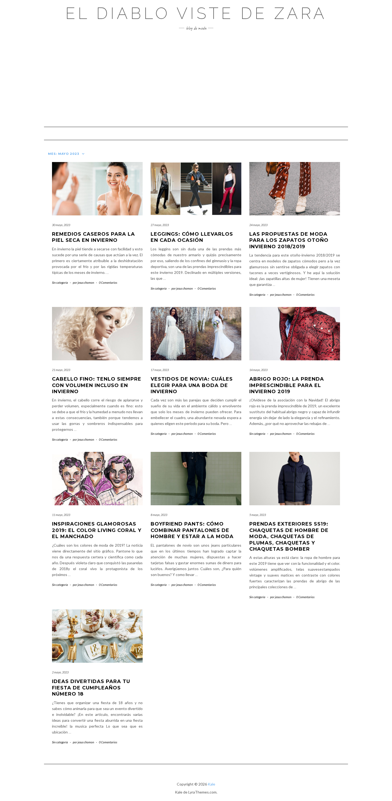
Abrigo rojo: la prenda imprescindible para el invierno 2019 (286, 385)
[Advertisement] (196, 78)
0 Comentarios (108, 282)
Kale (211, 784)
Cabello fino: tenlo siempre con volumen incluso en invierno (96, 385)
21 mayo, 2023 (61, 370)
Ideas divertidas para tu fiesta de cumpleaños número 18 (91, 687)
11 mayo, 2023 (61, 514)
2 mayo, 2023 (60, 672)
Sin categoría (60, 282)
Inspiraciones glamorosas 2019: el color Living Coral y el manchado (96, 530)
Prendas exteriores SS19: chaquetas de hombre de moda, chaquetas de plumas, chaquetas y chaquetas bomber (289, 536)
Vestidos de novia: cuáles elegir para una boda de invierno (192, 385)
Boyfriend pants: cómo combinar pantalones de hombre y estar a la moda (192, 530)
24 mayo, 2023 (258, 225)
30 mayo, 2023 (61, 225)
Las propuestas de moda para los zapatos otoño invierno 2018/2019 (289, 240)
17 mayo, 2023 (160, 370)
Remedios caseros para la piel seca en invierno (93, 237)
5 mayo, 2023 (257, 514)
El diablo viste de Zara (196, 13)
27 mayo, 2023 (160, 225)
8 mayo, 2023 (159, 514)
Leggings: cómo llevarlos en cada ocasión (192, 237)
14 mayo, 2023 (258, 370)
